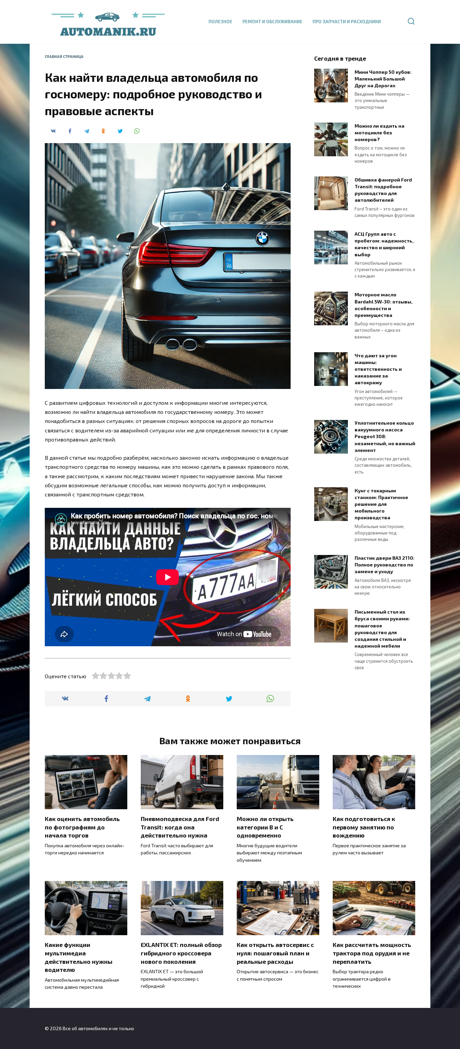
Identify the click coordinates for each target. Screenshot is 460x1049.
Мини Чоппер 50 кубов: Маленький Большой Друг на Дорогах (383, 78)
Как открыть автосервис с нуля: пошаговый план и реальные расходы (275, 953)
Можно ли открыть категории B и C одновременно (265, 827)
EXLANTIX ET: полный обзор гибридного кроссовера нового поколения (181, 953)
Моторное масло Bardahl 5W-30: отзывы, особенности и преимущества (384, 305)
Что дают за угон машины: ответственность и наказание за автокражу (378, 369)
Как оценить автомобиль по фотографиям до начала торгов (82, 827)
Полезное (220, 21)
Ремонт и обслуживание (272, 21)
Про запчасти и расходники (347, 21)
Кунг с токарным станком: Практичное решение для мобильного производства (381, 504)
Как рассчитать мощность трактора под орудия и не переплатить (372, 953)
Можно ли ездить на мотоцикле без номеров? (379, 132)
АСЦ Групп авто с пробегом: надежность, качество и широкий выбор (384, 244)
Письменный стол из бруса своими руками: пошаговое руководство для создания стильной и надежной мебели (382, 629)
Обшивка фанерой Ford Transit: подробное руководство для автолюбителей (383, 190)
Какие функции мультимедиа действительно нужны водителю (78, 957)
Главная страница (64, 56)
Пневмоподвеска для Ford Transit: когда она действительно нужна (180, 827)
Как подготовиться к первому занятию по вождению (364, 827)
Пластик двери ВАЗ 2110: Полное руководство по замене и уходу (385, 565)
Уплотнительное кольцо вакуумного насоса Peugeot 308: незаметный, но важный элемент (385, 436)
